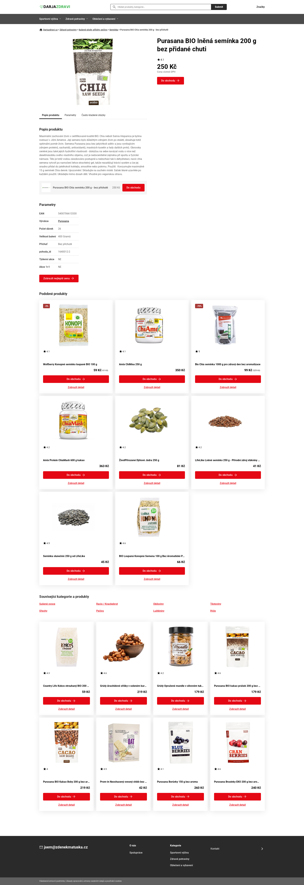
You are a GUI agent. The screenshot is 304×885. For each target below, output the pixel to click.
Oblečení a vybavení (103, 18)
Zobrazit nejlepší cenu (56, 278)
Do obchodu (133, 187)
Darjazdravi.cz (50, 29)
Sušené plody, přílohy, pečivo (93, 29)
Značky (260, 6)
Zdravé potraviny (75, 18)
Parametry (70, 115)
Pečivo (100, 610)
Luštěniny (158, 610)
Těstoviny (215, 603)
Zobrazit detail (76, 387)
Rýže (213, 610)
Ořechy (43, 610)
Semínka (113, 29)
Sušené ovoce (47, 603)
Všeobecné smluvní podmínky (52, 881)
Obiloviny (158, 603)
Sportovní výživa (48, 18)
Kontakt (215, 848)
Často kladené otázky (93, 115)
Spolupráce (136, 852)
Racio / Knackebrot (107, 603)
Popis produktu (50, 115)
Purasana (63, 221)
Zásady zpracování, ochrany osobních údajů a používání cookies (94, 881)
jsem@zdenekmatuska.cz (66, 847)
